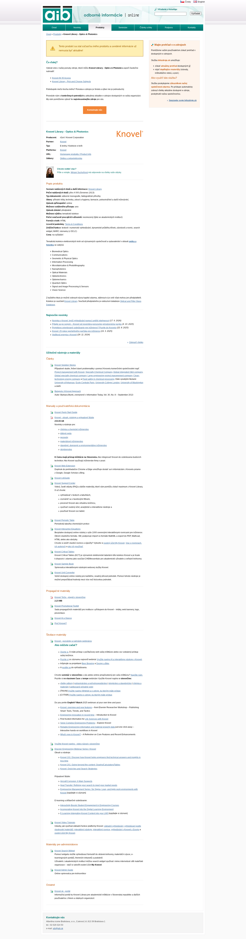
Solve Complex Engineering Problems (77, 723)
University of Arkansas (65, 382)
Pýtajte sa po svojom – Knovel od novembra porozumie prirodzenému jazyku (87, 324)
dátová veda (65, 433)
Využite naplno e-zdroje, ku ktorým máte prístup (90, 695)
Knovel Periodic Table (64, 520)
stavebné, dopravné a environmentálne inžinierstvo (83, 445)
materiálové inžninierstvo (71, 441)
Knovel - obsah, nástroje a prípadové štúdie (74, 417)
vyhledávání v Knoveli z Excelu (125, 829)
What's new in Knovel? (70, 734)
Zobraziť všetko (136, 342)
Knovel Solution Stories (65, 365)
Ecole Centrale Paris (85, 382)
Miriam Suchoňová (79, 172)
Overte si (64, 652)
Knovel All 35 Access (61, 78)
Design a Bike (102, 663)
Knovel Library (95, 189)
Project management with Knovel (70, 372)
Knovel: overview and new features (76, 707)
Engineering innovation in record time (77, 715)
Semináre (122, 27)
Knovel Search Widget (65, 851)
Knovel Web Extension (65, 466)
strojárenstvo (66, 449)
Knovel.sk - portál (62, 891)
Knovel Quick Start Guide (66, 412)
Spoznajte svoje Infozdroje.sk (183, 100)
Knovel (63, 142)
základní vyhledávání (113, 826)
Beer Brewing (88, 663)
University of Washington (132, 382)
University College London (107, 382)
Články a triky (146, 27)
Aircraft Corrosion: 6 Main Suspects (76, 781)
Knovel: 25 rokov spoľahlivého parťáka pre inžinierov (76, 331)
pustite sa (66, 667)
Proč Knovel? (61, 623)
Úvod (54, 27)
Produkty (57, 34)
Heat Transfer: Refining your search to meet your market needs (88, 785)
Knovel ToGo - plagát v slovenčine (70, 597)
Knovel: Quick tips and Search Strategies (78, 769)
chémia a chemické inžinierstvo (74, 429)
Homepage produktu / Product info (75, 154)
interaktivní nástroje (83, 829)
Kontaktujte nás (94, 110)
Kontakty (192, 27)
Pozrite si (64, 659)
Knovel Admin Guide (64, 870)
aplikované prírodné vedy (81, 687)
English (201, 2)
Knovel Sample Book (64, 564)
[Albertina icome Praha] (181, 2)
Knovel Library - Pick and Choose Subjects (71, 81)
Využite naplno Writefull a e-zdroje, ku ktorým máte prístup (94, 691)
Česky (188, 2)
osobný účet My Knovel (114, 543)
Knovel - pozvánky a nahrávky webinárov (73, 641)
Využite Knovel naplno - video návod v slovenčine (77, 744)
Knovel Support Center (65, 483)
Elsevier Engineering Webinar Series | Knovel (75, 749)
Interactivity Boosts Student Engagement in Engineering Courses (89, 805)
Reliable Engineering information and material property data (87, 727)
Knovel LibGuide (62, 478)
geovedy (64, 437)
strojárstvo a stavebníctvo (120, 683)
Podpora (169, 27)
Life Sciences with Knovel (96, 719)
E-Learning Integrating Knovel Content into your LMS (84, 813)
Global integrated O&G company (128, 372)
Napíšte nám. (137, 675)
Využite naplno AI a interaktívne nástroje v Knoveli (119, 659)
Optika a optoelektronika (71, 158)
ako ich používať (75, 546)
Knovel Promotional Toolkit (67, 606)
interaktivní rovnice (101, 829)
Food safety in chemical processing (98, 379)
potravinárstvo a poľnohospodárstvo (90, 683)
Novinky (77, 27)
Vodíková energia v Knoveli (64, 334)
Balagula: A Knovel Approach (68, 391)
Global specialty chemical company (71, 375)
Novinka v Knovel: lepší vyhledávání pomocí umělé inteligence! (80, 320)
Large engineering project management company (110, 375)
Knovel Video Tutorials (65, 822)
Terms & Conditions (74, 224)
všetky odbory (66, 683)
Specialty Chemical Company (99, 372)
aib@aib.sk (58, 928)
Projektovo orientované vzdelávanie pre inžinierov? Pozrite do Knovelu (84, 327)
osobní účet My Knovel (65, 833)
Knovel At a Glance (63, 618)
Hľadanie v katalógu (167, 9)
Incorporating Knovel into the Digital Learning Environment (86, 809)
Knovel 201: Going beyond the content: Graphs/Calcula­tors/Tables (90, 765)
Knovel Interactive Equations (67, 529)
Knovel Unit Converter (65, 572)
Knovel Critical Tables (64, 552)
